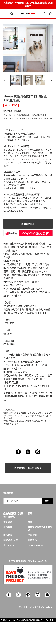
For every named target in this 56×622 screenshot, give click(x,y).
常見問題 (7, 522)
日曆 (30, 513)
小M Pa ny (8, 545)
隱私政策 (7, 535)
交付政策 (32, 535)
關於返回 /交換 (10, 540)
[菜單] (5, 13)
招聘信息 (32, 540)
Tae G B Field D (35, 545)
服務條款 (7, 527)
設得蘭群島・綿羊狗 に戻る (28, 467)
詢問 (30, 522)
